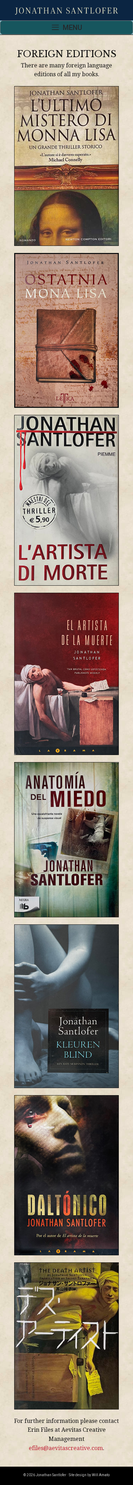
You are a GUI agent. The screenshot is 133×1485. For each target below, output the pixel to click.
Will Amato (101, 1475)
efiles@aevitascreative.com (66, 1448)
